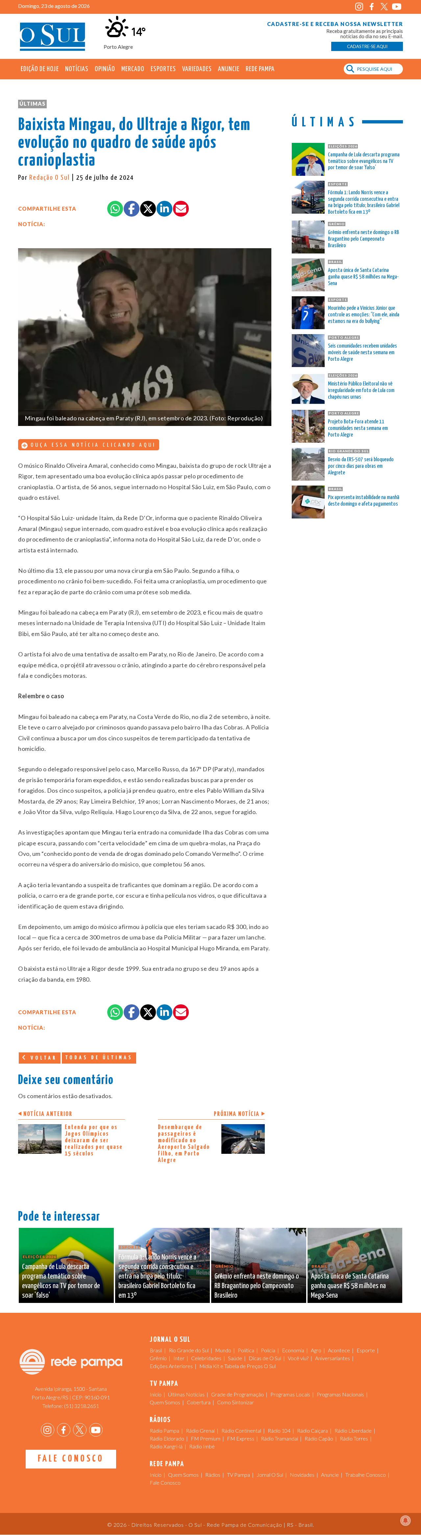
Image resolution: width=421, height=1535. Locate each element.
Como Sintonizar (235, 1402)
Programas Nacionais (340, 1394)
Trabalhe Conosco (365, 1474)
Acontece (339, 1350)
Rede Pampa (260, 69)
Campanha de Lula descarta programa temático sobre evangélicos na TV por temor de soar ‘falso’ (364, 161)
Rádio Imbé (202, 1446)
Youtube (396, 7)
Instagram (359, 7)
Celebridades (206, 1358)
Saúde (235, 1358)
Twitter (384, 7)
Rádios (212, 1474)
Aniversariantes (332, 1358)
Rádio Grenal (200, 1430)
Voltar (42, 1058)
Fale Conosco (71, 1459)
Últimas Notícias (186, 1394)
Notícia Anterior (47, 1114)
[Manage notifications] (405, 1520)
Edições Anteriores (171, 1366)
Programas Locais (290, 1394)
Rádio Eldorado (167, 1438)
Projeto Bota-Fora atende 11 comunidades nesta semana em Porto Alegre (358, 428)
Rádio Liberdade (353, 1430)
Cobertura (198, 1402)
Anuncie (228, 69)
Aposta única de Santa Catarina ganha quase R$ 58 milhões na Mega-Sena (363, 277)
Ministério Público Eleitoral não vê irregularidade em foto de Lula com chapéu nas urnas (361, 390)
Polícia (268, 1350)
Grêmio (158, 1358)
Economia (293, 1350)
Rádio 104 (279, 1430)
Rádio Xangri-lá (166, 1446)
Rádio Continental (241, 1430)
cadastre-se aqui (367, 46)
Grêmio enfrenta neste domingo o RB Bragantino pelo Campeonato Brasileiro (363, 239)
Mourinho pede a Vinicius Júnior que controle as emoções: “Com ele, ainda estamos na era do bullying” (363, 314)
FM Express (240, 1438)
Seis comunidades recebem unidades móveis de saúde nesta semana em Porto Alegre (362, 352)
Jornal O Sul (52, 36)
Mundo (223, 1350)
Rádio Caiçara (312, 1430)
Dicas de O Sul (265, 1358)
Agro (316, 1350)
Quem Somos (165, 1402)
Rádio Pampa (164, 1430)
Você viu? (298, 1358)
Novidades (302, 1474)
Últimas (32, 103)
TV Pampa (238, 1474)
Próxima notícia (237, 1114)
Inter (179, 1358)
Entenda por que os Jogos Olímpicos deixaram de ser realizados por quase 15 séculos (94, 1140)
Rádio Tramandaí (279, 1438)
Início (155, 1394)
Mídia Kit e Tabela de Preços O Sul (237, 1366)
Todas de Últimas (99, 1058)
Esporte (366, 1350)
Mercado (132, 69)
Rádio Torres (354, 1438)
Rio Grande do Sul (189, 1350)
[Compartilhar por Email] (181, 209)
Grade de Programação (237, 1394)
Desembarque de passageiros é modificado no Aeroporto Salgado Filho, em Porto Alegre (184, 1143)
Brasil (156, 1350)
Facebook (371, 7)
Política (246, 1350)
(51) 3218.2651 (81, 1406)
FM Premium (205, 1438)
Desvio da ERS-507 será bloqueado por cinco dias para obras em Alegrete (361, 466)
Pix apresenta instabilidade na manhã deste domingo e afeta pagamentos (363, 501)
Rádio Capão (319, 1438)
